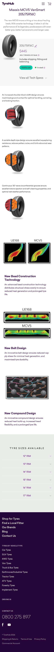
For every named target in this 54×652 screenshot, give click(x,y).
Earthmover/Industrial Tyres (15, 572)
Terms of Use (26, 639)
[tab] (34, 77)
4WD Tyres (7, 558)
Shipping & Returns (10, 639)
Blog (5, 531)
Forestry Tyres (8, 585)
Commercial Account (11, 643)
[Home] (8, 3)
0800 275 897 (16, 617)
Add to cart (26, 67)
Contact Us (9, 536)
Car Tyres (6, 550)
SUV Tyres (7, 554)
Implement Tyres (10, 589)
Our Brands (9, 527)
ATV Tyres (7, 581)
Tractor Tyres (8, 576)
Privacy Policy (40, 639)
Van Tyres (6, 563)
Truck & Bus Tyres (10, 567)
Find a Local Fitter (13, 523)
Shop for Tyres (11, 518)
